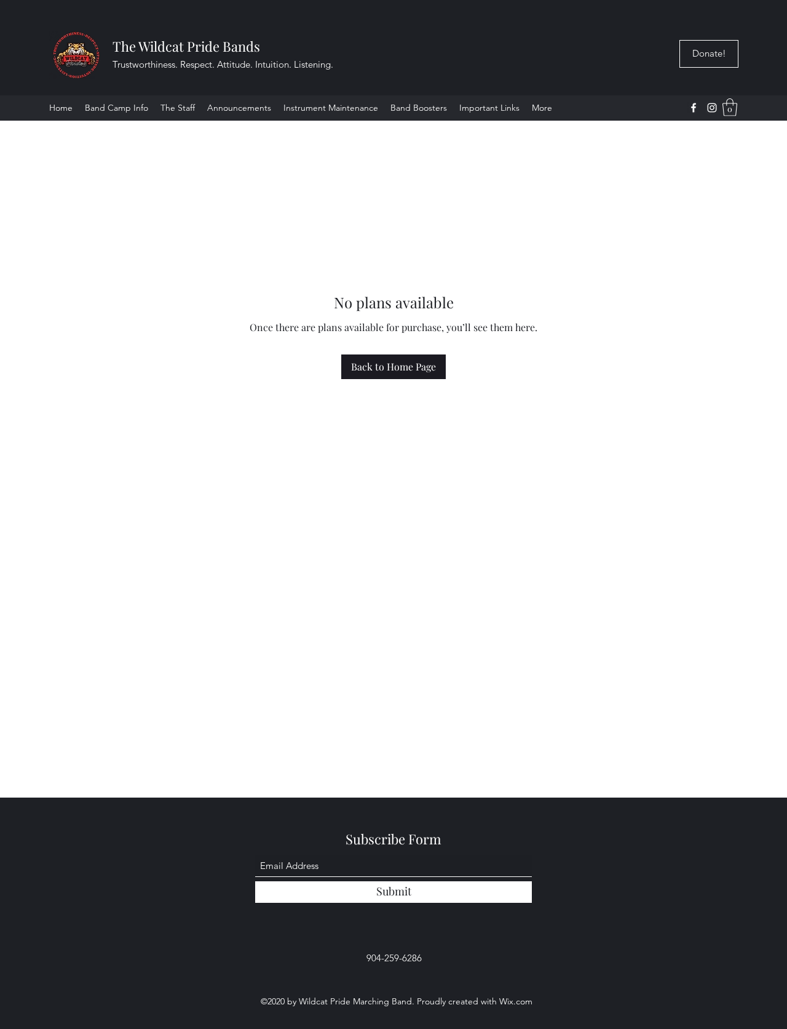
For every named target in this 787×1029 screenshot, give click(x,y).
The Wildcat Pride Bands (186, 46)
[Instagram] (712, 108)
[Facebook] (693, 108)
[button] (489, 107)
